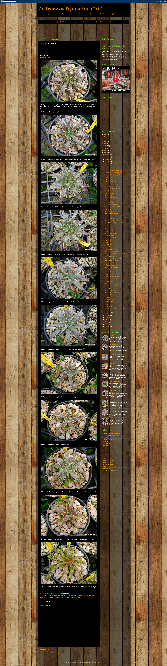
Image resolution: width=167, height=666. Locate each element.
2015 (105, 148)
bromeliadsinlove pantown (109, 462)
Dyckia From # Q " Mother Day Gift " (115, 254)
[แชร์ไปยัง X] (65, 593)
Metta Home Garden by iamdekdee (111, 433)
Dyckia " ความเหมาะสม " (111, 165)
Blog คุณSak (105, 449)
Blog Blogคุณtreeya (107, 454)
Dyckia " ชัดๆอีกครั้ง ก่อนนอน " (113, 220)
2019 (105, 139)
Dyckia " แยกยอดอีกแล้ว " (111, 197)
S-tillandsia (105, 445)
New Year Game (113, 335)
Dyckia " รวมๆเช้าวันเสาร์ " (112, 233)
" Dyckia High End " (114, 372)
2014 (105, 150)
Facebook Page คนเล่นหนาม (109, 470)
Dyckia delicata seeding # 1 (112, 184)
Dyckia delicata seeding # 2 (112, 175)
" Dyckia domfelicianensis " (112, 276)
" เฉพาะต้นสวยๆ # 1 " (110, 249)
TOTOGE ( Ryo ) (106, 443)
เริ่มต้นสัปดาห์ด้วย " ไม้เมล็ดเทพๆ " (114, 223)
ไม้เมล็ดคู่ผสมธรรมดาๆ (111, 256)
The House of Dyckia (107, 456)
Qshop (74, 22)
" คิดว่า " (107, 177)
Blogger (99, 662)
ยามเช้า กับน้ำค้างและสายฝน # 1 (113, 172)
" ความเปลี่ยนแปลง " (110, 168)
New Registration (65, 22)
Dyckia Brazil (105, 437)
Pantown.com (105, 458)
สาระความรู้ (54, 22)
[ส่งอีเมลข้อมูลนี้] (62, 593)
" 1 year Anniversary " (115, 410)
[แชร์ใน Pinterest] (68, 593)
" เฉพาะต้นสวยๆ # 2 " (110, 247)
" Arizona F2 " (108, 186)
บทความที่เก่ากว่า (91, 649)
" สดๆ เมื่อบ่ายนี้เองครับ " (111, 231)
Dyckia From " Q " (47, 57)
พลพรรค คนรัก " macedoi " (112, 204)
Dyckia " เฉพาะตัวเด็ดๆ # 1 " (112, 206)
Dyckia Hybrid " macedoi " (112, 260)
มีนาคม (107, 322)
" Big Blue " (108, 216)
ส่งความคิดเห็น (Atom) (53, 653)
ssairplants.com (106, 468)
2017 (105, 143)
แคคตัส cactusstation (107, 466)
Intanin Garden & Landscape (110, 435)
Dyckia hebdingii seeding (111, 251)
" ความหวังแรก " (109, 301)
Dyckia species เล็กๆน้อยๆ (111, 288)
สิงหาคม (107, 164)
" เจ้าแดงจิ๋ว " (108, 244)
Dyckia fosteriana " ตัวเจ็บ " (112, 292)
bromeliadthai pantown (108, 460)
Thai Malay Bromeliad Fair (107, 22)
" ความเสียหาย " (109, 269)
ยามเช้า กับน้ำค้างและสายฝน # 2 (113, 170)
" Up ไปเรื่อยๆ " (109, 179)
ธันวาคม (107, 154)
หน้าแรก (68, 649)
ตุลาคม (107, 159)
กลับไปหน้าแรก (43, 22)
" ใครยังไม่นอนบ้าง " (114, 381)
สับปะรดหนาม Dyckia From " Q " (70, 8)
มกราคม (107, 326)
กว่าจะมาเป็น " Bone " (110, 272)
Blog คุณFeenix (106, 447)
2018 (105, 141)
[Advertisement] (69, 30)
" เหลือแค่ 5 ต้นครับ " (110, 181)
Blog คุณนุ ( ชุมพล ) (107, 452)
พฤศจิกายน (108, 157)
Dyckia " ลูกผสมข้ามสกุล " (111, 279)
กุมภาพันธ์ (108, 324)
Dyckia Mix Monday (110, 290)
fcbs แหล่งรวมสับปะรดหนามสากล (110, 439)
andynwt (86, 662)
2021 (105, 134)
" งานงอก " (107, 263)
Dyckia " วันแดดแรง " (110, 218)
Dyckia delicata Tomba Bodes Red (56, 597)
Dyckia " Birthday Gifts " (115, 419)
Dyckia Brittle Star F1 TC (111, 211)
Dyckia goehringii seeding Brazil (113, 258)
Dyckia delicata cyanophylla (59, 595)
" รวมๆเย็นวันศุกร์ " (109, 235)
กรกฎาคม (107, 313)
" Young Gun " (108, 281)
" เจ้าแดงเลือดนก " (109, 294)
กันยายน (107, 161)
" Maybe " (107, 304)
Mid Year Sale (113, 401)
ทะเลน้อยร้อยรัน (93, 22)
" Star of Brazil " (109, 274)
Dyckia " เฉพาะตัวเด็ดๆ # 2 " (112, 200)
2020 (105, 136)
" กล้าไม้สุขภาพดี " (109, 299)
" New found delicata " (111, 285)
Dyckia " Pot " (108, 240)
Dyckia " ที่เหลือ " (109, 193)
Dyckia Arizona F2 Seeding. (112, 238)
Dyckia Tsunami (109, 283)
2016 (105, 146)
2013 (105, 152)
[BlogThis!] (64, 593)
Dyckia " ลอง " (108, 209)
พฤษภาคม (108, 317)
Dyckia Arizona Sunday (111, 228)
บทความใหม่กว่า (45, 649)
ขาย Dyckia (48, 595)
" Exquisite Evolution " (111, 242)
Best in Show (82, 22)
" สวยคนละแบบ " (109, 306)
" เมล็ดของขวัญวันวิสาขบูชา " (116, 354)
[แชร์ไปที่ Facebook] (67, 593)
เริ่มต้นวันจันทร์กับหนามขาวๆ (112, 191)
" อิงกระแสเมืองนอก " (114, 344)
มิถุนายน (107, 315)
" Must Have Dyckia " (110, 202)
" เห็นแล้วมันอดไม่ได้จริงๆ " (112, 265)
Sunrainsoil (105, 441)
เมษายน (107, 319)
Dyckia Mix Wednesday (111, 213)
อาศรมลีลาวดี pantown (108, 464)
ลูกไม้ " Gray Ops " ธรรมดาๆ (112, 188)
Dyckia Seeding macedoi (111, 267)
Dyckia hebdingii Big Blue (73, 597)
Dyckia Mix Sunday (110, 195)
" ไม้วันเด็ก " (112, 363)
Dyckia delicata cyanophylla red (76, 595)
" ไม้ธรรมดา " (108, 297)
